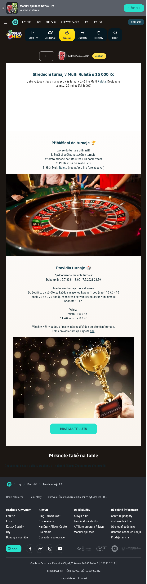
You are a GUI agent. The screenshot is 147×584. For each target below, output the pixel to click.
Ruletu (63, 167)
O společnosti (47, 521)
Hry (85, 22)
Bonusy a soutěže (17, 537)
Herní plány (35, 497)
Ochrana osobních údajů (126, 532)
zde (92, 331)
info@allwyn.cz (55, 570)
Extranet (82, 578)
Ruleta (102, 81)
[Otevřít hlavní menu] (5, 22)
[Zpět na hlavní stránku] (15, 22)
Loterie (26, 22)
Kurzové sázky (70, 22)
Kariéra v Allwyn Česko (53, 526)
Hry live (97, 22)
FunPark (51, 22)
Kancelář (32, 484)
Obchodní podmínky (123, 526)
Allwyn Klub (81, 516)
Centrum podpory (121, 516)
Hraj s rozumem (14, 497)
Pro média (45, 532)
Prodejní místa (120, 537)
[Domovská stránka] (9, 484)
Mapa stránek (67, 578)
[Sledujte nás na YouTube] (60, 548)
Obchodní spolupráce (52, 537)
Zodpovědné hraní (122, 521)
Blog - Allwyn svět (49, 516)
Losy (38, 22)
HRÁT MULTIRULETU (73, 429)
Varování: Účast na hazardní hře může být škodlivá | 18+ (77, 497)
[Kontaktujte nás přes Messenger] (40, 548)
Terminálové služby (86, 521)
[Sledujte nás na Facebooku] (30, 548)
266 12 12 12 (108, 563)
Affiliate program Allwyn (89, 526)
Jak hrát (99, 56)
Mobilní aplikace (84, 532)
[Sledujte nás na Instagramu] (50, 548)
